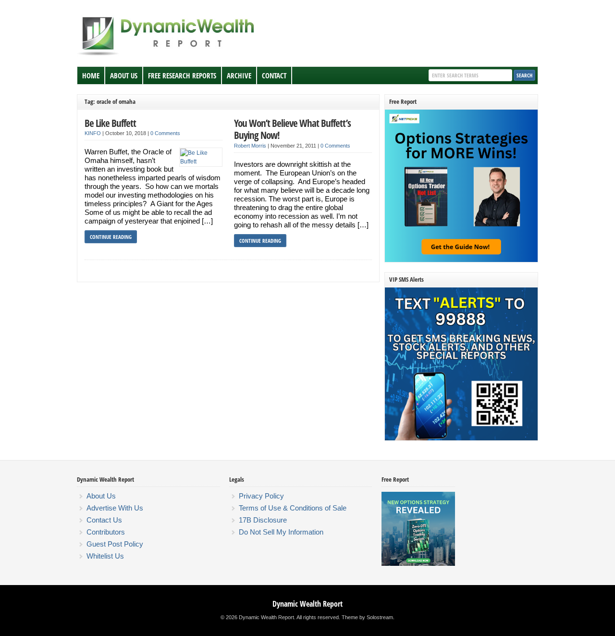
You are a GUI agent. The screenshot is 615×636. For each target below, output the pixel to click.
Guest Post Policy (114, 544)
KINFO (93, 133)
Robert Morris (250, 146)
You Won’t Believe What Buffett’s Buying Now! (292, 129)
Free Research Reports (182, 75)
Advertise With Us (114, 508)
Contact (274, 75)
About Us (123, 75)
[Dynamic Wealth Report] (167, 54)
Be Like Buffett (110, 123)
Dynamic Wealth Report (307, 604)
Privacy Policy (261, 496)
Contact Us (104, 520)
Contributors (105, 532)
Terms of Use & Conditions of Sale (292, 508)
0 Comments (165, 133)
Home (90, 75)
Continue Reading (111, 236)
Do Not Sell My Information (281, 532)
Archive (239, 75)
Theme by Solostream (367, 617)
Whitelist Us (105, 556)
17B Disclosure (263, 520)
